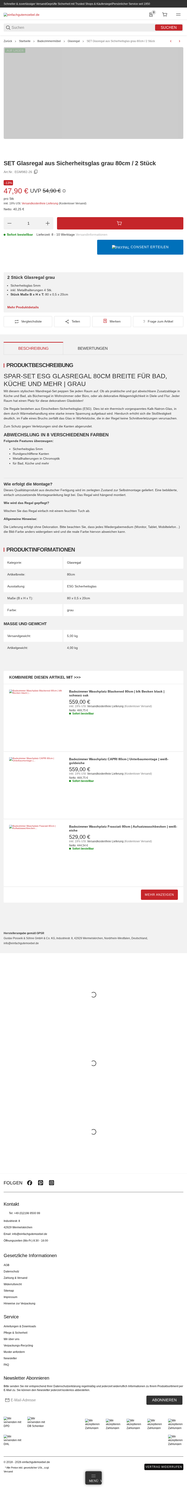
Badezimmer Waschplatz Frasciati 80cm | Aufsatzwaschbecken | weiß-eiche (123, 828)
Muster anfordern (14, 1352)
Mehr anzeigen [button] (159, 894)
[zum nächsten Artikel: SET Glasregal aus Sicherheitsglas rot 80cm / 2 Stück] (179, 41)
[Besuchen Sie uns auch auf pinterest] (40, 1182)
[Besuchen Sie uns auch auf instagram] (51, 1182)
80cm (71, 574)
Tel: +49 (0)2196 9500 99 (24, 1213)
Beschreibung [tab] (33, 348)
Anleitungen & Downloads (20, 1326)
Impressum (10, 1297)
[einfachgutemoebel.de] (21, 14)
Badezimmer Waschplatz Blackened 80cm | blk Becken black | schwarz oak (116, 693)
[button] (179, 1171)
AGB (6, 1265)
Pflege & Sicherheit (15, 1332)
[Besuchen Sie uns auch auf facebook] (29, 1182)
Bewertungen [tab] (93, 348)
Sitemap (9, 1290)
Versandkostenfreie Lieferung (40, 203)
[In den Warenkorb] (120, 223)
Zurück (8, 41)
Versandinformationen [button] (91, 234)
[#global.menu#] (178, 15)
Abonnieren (164, 1400)
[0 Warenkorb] (165, 15)
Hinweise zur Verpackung (19, 1303)
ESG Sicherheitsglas (81, 586)
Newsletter (10, 1358)
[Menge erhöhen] (47, 223)
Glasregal (74, 41)
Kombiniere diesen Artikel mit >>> (45, 677)
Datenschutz (11, 1271)
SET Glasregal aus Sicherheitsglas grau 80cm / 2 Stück (121, 41)
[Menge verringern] (9, 223)
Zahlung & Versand (15, 1277)
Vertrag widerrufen (163, 1467)
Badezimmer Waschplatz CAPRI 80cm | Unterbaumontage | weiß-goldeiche (119, 761)
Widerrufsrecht (13, 1284)
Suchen (169, 27)
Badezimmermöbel (49, 41)
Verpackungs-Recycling (18, 1345)
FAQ (6, 1364)
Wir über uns (11, 1339)
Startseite (25, 41)
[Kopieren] (36, 172)
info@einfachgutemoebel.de (29, 1234)
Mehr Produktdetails (23, 307)
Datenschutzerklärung (67, 1386)
